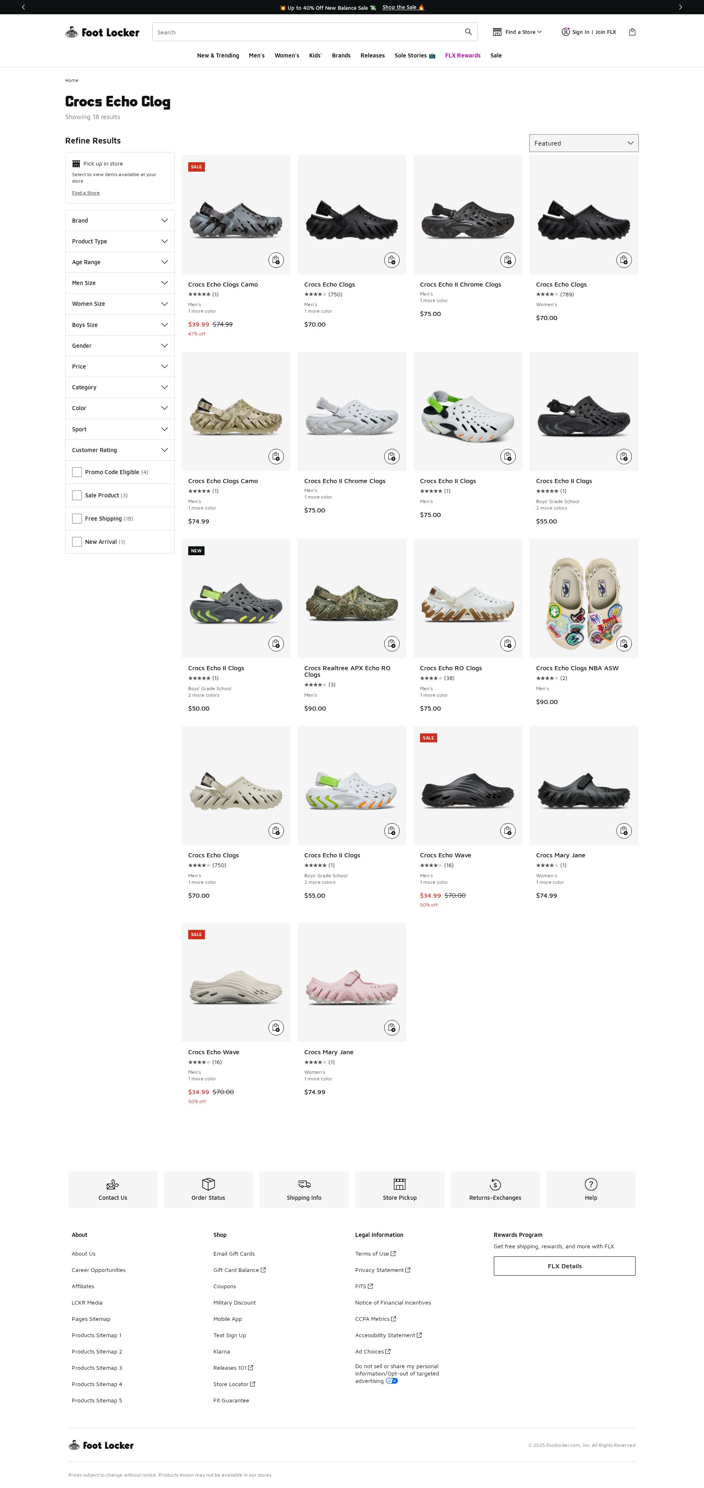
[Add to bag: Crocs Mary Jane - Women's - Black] (624, 831)
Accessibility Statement (385, 1334)
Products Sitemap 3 (97, 1367)
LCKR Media (87, 1302)
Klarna (221, 1351)
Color (79, 407)
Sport (79, 429)
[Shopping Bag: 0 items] (632, 32)
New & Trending (218, 55)
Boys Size (85, 324)
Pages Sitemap (91, 1318)
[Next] (680, 7)
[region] (352, 7)
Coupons (224, 1286)
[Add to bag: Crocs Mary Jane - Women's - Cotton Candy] (392, 1027)
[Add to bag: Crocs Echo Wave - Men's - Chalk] (276, 1027)
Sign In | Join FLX (594, 32)
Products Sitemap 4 (97, 1383)
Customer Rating (94, 449)
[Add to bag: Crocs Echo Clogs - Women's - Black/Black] (624, 260)
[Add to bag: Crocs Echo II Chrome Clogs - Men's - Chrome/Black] (508, 260)
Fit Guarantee (231, 1400)
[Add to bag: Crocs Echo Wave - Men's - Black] (508, 831)
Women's (287, 55)
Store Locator (231, 1383)
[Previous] (24, 7)
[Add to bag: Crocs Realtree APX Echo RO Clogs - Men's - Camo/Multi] (392, 643)
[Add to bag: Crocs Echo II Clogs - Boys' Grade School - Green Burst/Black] (276, 643)
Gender (82, 345)
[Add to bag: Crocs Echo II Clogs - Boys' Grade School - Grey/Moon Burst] (392, 831)
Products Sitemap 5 (97, 1400)
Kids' (315, 55)
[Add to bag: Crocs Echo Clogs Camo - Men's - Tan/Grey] (276, 456)
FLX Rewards (463, 55)
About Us (83, 1253)
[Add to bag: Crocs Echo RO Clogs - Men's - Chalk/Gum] (508, 643)
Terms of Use (372, 1253)
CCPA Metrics (372, 1318)
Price (79, 366)
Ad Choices (369, 1351)
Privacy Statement (379, 1269)
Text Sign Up (229, 1334)
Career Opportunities (98, 1269)
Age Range (86, 261)
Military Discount (234, 1302)
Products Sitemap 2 (97, 1351)
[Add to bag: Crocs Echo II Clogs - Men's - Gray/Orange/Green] (508, 456)
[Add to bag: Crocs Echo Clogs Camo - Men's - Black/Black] (276, 260)
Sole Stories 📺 (415, 55)
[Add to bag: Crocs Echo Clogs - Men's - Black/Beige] (276, 831)
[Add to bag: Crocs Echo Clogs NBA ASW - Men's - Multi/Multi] (624, 643)
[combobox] (315, 32)
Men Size (84, 282)
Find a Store (86, 193)
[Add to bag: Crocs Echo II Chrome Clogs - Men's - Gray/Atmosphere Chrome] (392, 456)
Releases (373, 55)
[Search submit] (468, 32)
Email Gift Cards (234, 1253)
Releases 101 (229, 1367)
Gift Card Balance (236, 1269)
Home (72, 80)
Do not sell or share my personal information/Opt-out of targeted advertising (397, 1373)
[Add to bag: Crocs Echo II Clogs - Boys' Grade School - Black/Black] (624, 456)
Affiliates (83, 1286)
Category (84, 387)
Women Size (88, 303)
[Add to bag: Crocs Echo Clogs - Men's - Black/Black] (392, 260)
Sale (496, 55)
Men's (257, 55)
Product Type (89, 241)
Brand (80, 220)
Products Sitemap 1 (96, 1334)
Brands (341, 55)
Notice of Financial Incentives (393, 1302)
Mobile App (227, 1318)
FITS (360, 1286)
